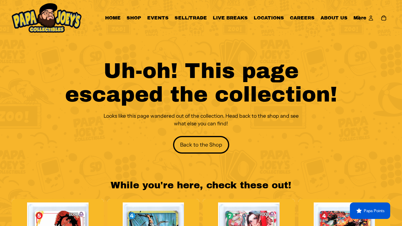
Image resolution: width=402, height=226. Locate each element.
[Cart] (383, 17)
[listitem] (359, 18)
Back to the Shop (201, 145)
